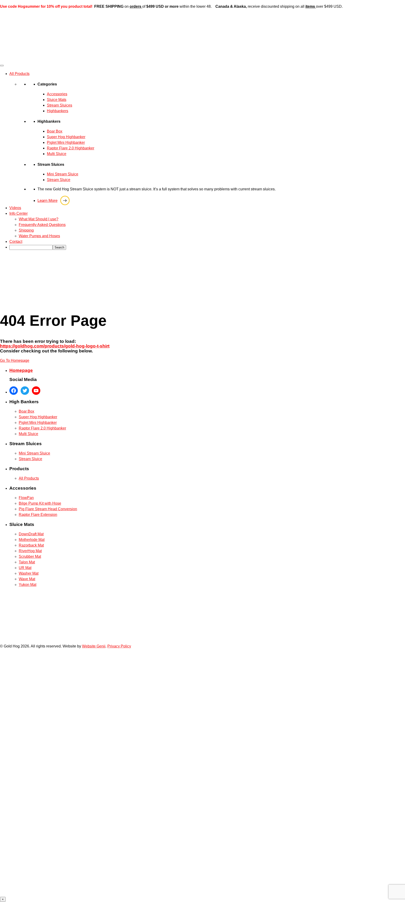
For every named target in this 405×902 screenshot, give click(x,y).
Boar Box (54, 131)
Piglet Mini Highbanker (66, 142)
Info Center (18, 213)
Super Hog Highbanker (66, 137)
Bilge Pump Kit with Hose (40, 503)
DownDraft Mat (31, 534)
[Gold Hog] (105, 59)
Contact (15, 242)
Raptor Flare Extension (38, 515)
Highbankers (57, 111)
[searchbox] (31, 247)
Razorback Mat (31, 545)
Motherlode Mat (32, 540)
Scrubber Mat (30, 556)
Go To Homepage (14, 360)
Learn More (47, 201)
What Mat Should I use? (38, 219)
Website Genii (93, 646)
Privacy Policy (119, 646)
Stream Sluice (58, 180)
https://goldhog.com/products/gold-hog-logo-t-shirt (54, 346)
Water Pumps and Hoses (39, 236)
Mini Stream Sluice (62, 174)
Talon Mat (27, 562)
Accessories (57, 94)
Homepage (21, 370)
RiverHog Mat (30, 551)
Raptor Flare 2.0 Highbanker (70, 148)
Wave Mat (27, 579)
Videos (15, 208)
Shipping (26, 230)
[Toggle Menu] (2, 65)
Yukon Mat (27, 585)
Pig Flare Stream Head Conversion (48, 509)
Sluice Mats (56, 100)
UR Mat (25, 568)
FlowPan (26, 498)
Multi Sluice (56, 154)
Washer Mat (28, 573)
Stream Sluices (59, 105)
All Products (19, 74)
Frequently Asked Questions (42, 225)
